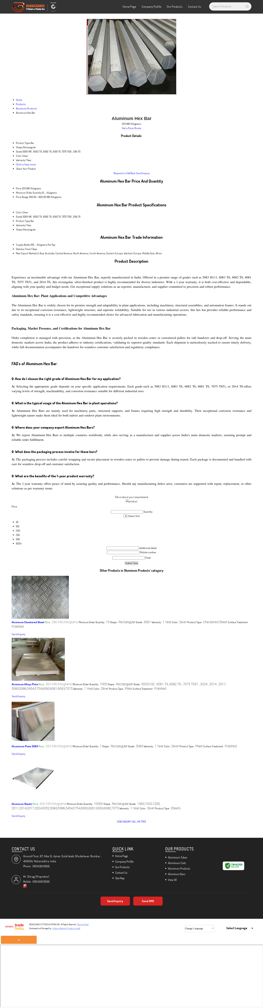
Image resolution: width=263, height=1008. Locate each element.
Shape (19, 229)
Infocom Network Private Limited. (66, 928)
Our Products (174, 6)
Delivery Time (23, 249)
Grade (19, 216)
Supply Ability (23, 244)
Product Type (23, 221)
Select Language (236, 928)
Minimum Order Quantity (29, 192)
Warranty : (161, 622)
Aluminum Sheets (22, 804)
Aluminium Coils (177, 863)
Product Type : (207, 622)
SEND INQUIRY (124, 821)
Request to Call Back (124, 173)
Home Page (129, 6)
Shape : (122, 622)
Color (19, 212)
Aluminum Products (179, 868)
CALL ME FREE (139, 821)
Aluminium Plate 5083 (25, 746)
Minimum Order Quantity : (94, 622)
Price (18, 188)
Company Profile (151, 6)
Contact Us (194, 6)
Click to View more (26, 164)
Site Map (120, 878)
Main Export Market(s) (27, 253)
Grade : (143, 622)
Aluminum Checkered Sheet (28, 622)
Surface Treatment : (149, 688)
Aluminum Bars (176, 874)
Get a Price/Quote (131, 128)
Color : (179, 622)
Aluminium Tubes (177, 857)
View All (172, 880)
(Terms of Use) (83, 924)
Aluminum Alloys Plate (25, 684)
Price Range (22, 197)
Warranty (20, 225)
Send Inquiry (143, 173)
